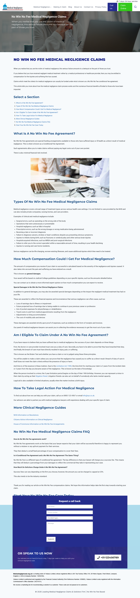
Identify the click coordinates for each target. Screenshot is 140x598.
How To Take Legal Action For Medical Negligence (34, 116)
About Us (78, 7)
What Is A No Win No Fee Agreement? (29, 103)
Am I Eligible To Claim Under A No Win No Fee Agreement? (37, 112)
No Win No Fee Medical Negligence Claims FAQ (33, 122)
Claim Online (123, 7)
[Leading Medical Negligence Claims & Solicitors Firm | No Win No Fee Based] (12, 7)
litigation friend (41, 376)
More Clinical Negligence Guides (27, 119)
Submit (51, 539)
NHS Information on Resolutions (26, 415)
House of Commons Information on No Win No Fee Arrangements (39, 424)
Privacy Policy (100, 7)
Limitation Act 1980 (64, 366)
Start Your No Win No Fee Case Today (29, 125)
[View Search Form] (135, 7)
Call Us (111, 7)
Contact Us (88, 7)
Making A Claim (59, 7)
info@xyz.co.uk (88, 396)
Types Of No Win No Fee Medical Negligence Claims (35, 106)
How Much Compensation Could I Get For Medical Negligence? (38, 109)
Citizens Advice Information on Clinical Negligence (33, 420)
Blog (70, 7)
